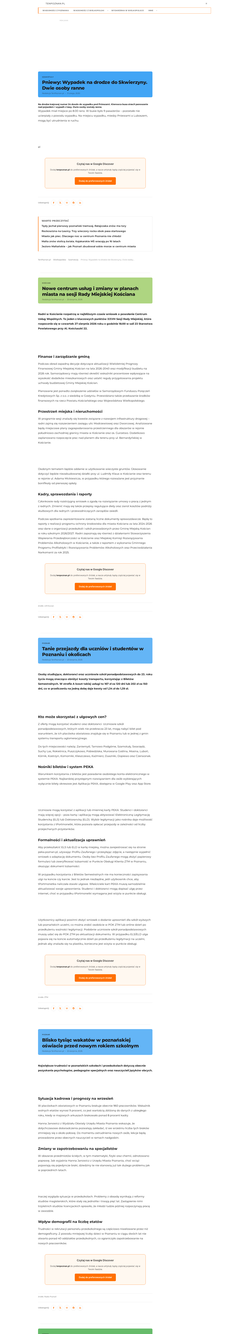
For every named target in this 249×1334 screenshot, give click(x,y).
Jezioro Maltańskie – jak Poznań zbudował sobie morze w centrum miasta (89, 246)
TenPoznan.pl (44, 260)
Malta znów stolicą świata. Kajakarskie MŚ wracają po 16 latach (81, 241)
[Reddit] (73, 202)
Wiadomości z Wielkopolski (88, 10)
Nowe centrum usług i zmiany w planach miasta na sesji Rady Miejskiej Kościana (90, 291)
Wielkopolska (59, 260)
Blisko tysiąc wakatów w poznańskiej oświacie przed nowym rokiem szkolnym (90, 1043)
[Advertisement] (95, 133)
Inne (150, 10)
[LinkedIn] (80, 202)
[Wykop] (67, 202)
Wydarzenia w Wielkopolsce (127, 10)
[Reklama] (124, 44)
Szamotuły (73, 260)
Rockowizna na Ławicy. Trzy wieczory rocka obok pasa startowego (84, 231)
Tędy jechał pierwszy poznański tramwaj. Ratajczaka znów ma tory (84, 225)
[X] (60, 202)
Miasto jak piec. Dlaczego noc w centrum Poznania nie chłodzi (81, 236)
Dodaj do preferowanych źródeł (95, 181)
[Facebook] (53, 202)
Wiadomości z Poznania (56, 10)
